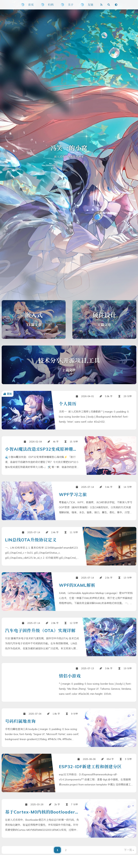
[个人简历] (69, 410)
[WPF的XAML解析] (69, 591)
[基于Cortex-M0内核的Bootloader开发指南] (69, 818)
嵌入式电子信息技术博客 (69, 156)
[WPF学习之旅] (69, 501)
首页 (31, 4)
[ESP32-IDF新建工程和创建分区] (69, 773)
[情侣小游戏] (69, 682)
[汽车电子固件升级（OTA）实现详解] (69, 637)
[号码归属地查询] (69, 727)
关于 (71, 4)
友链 (90, 4)
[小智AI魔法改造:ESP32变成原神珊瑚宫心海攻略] (69, 455)
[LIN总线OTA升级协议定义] (69, 546)
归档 (51, 4)
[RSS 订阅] (101, 4)
